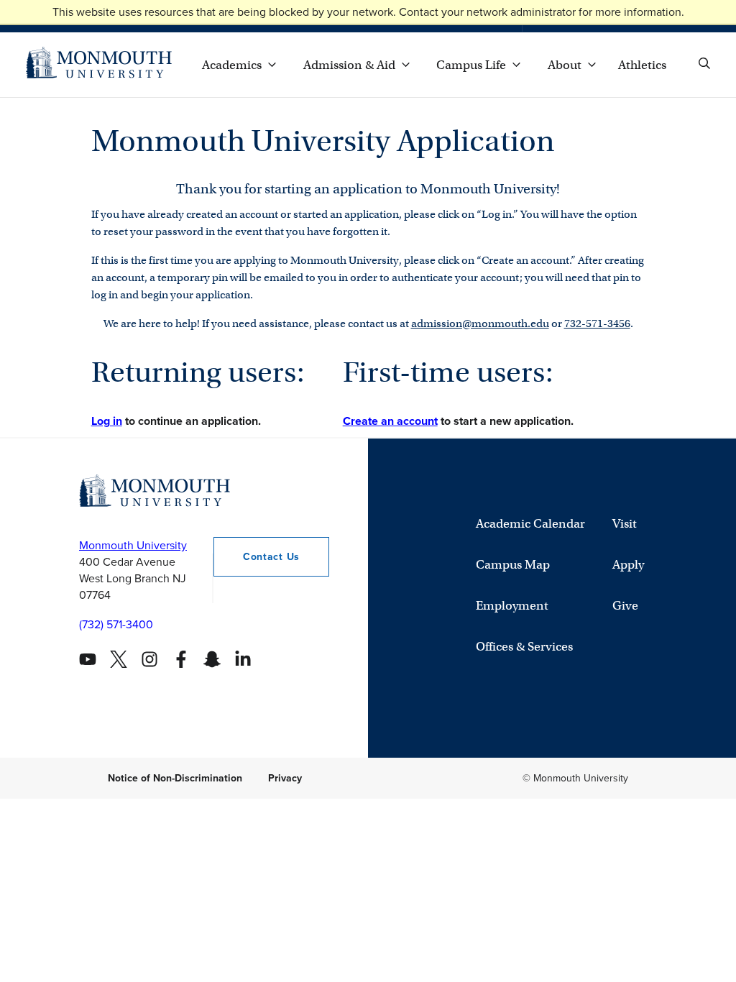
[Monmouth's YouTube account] (87, 659)
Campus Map (513, 564)
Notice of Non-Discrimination (175, 778)
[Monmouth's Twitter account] (118, 659)
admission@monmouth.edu (480, 323)
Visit (624, 523)
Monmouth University (133, 545)
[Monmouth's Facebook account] (181, 659)
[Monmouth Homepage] (99, 65)
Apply (628, 564)
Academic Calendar (530, 523)
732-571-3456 (597, 323)
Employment (512, 605)
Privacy (285, 778)
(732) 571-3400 (116, 624)
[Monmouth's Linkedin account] (243, 659)
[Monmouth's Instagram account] (149, 659)
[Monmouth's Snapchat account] (212, 659)
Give (625, 605)
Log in (106, 421)
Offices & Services (524, 646)
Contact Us (271, 556)
